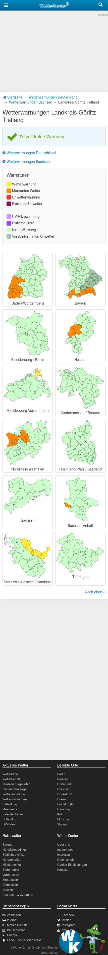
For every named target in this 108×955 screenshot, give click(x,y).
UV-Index (9, 824)
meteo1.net (65, 849)
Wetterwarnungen (15, 799)
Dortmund (64, 784)
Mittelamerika (12, 864)
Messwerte (10, 809)
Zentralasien (11, 879)
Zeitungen (14, 915)
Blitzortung (10, 804)
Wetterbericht (12, 779)
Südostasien (11, 884)
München (63, 819)
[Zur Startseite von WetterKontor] (54, 4)
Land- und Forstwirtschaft (24, 940)
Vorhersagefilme (14, 794)
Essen (61, 799)
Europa (8, 844)
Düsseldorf (64, 794)
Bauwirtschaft (16, 930)
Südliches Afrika (14, 854)
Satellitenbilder (13, 814)
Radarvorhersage (15, 789)
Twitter (66, 920)
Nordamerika (11, 859)
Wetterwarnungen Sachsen (30, 102)
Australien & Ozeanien (18, 894)
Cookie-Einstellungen (72, 864)
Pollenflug (9, 819)
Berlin (61, 774)
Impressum (64, 854)
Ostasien (9, 889)
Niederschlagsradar (16, 784)
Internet (12, 920)
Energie (12, 935)
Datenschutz (65, 859)
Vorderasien (11, 874)
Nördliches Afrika (14, 849)
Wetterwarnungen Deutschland (53, 97)
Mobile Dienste (17, 925)
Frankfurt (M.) (66, 804)
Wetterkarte (10, 774)
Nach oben (94, 591)
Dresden (63, 789)
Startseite (14, 97)
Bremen (62, 779)
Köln (60, 814)
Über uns (63, 844)
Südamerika (11, 869)
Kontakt (62, 869)
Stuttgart (63, 824)
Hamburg (63, 809)
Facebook (68, 915)
